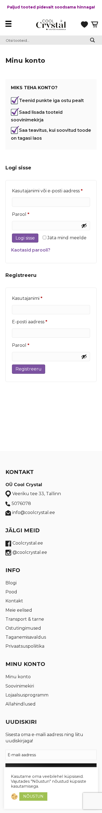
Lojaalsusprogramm (26, 695)
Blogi (11, 582)
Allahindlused (20, 704)
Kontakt (14, 600)
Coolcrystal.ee (28, 543)
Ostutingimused (23, 628)
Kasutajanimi (36, 298)
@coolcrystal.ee (30, 552)
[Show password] (84, 226)
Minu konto (18, 676)
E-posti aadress (38, 321)
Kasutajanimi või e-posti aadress (51, 190)
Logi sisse (25, 238)
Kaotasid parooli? (30, 250)
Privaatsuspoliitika (24, 646)
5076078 (21, 503)
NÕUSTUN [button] (33, 796)
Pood (11, 591)
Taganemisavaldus (25, 637)
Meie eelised (18, 610)
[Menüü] (9, 24)
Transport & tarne (24, 619)
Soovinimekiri (19, 686)
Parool (29, 214)
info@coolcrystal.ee (33, 512)
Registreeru (29, 369)
